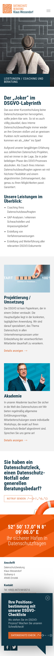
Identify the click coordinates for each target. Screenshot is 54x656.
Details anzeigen (13, 350)
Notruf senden (16, 498)
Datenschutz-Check (23, 635)
